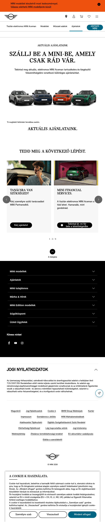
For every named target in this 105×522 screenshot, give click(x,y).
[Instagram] (22, 343)
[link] (66, 16)
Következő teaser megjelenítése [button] (98, 199)
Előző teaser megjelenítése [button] (6, 199)
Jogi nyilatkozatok (27, 370)
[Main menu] (97, 16)
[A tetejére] (52, 251)
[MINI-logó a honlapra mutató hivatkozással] (52, 456)
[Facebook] (9, 343)
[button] (74, 16)
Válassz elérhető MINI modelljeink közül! (31, 7)
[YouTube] (15, 343)
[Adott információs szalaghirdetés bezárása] (99, 4)
